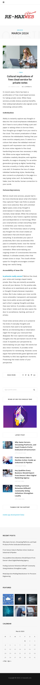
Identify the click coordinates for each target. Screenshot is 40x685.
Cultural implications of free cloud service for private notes (20, 79)
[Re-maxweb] (20, 15)
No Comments (27, 86)
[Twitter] (28, 375)
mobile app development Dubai (13, 515)
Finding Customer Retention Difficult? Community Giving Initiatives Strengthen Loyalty (24, 491)
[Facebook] (25, 375)
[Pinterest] (31, 375)
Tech (21, 72)
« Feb (5, 661)
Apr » (9, 661)
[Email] (34, 375)
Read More (11, 375)
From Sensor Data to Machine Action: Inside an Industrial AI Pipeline (25, 460)
